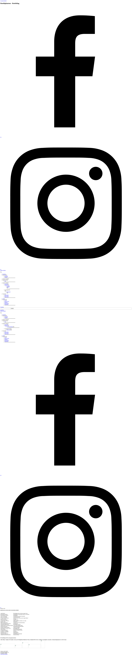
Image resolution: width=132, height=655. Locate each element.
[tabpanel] (66, 610)
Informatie (6, 276)
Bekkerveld (8, 291)
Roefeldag (4, 274)
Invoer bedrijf (7, 301)
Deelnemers (6, 304)
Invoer (6, 300)
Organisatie (6, 324)
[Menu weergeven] (0, 271)
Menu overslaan (3, 270)
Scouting (6, 317)
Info (5, 281)
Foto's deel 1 (7, 331)
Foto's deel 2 (7, 295)
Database (6, 302)
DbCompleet (7, 303)
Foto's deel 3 (7, 296)
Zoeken (12, 308)
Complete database (8, 286)
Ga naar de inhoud (3, 0)
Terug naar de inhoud (3, 654)
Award (3, 298)
